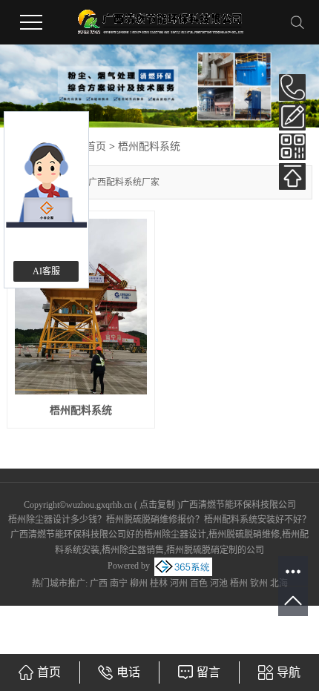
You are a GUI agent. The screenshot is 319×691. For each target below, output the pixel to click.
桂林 (159, 583)
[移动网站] (292, 146)
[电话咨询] (292, 87)
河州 (179, 583)
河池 (219, 583)
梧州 (239, 583)
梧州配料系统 (149, 146)
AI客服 (46, 271)
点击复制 (157, 505)
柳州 (139, 583)
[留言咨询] (292, 117)
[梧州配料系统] (81, 306)
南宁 (119, 583)
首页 (95, 146)
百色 (199, 583)
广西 (99, 583)
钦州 (259, 583)
